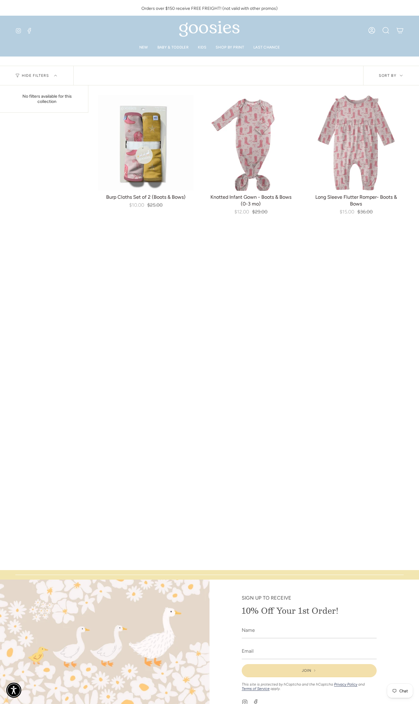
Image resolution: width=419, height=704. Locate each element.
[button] (13, 690)
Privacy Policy (345, 684)
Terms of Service (256, 688)
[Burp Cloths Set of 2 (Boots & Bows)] (146, 143)
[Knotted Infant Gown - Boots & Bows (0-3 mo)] (251, 143)
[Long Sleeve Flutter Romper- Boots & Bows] (356, 143)
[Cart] (400, 30)
